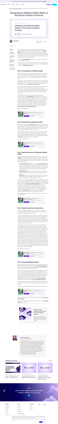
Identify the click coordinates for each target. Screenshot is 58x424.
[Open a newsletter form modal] (29, 395)
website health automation (42, 265)
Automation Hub (41, 278)
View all (50, 360)
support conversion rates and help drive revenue (27, 106)
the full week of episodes (26, 59)
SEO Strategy (44, 41)
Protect (6, 411)
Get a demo (54, 4)
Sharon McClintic (15, 40)
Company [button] (22, 4)
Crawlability (20, 136)
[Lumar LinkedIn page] (44, 404)
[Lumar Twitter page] (39, 404)
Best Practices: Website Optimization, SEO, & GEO (34, 8)
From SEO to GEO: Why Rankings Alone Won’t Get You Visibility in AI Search (44, 377)
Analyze (6, 409)
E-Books (19, 409)
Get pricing (48, 4)
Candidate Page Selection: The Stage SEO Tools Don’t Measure (29, 376)
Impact (6, 413)
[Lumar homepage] (3, 4)
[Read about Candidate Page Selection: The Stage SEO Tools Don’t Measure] (29, 368)
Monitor (7, 407)
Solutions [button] (13, 4)
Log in (44, 4)
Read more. (45, 1)
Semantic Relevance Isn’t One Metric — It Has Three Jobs (12, 376)
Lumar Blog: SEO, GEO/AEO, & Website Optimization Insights (20, 8)
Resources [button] (18, 4)
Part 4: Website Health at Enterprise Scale (12, 65)
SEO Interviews (40, 41)
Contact (31, 409)
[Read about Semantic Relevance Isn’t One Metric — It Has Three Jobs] (12, 368)
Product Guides (21, 413)
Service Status (8, 415)
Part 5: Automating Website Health (12, 69)
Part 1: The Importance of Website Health (12, 52)
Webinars (19, 411)
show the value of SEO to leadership (32, 183)
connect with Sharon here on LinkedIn (28, 353)
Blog (18, 407)
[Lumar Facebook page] (41, 404)
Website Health (38, 42)
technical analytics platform (43, 163)
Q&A (37, 41)
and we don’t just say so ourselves (38, 279)
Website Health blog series (28, 65)
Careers (31, 407)
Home (10, 8)
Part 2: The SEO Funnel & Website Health (12, 56)
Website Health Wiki (21, 415)
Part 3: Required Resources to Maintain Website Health (12, 61)
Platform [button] (9, 4)
